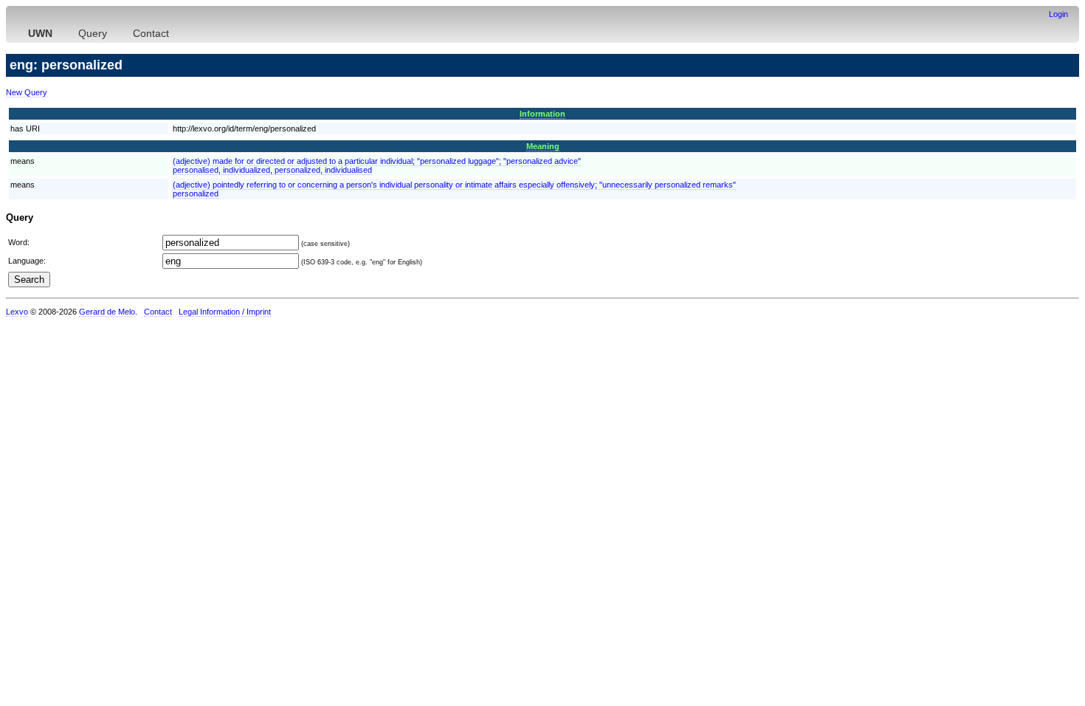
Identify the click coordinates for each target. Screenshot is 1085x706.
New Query (26, 92)
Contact (151, 33)
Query (92, 33)
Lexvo (17, 311)
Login (1058, 14)
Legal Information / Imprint (225, 311)
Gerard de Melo (107, 311)
